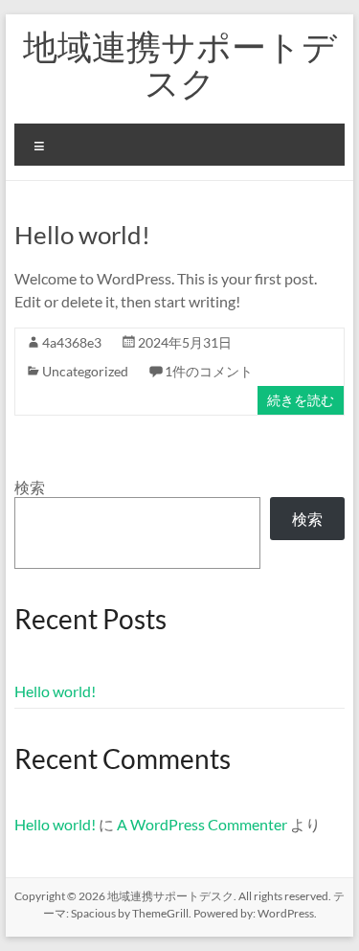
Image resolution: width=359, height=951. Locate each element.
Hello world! (82, 234)
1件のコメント (209, 371)
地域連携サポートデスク (180, 64)
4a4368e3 (71, 342)
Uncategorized (85, 371)
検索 (29, 487)
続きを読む (300, 400)
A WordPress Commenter (202, 824)
